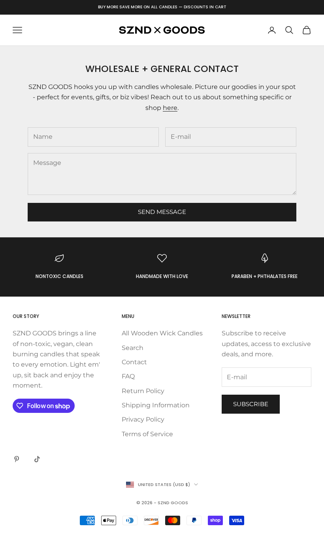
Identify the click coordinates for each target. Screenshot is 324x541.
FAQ (128, 376)
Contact (134, 362)
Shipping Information (156, 405)
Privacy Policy (143, 419)
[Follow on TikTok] (37, 459)
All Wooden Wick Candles (162, 333)
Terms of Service (147, 434)
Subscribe (250, 404)
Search (132, 348)
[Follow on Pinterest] (17, 459)
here (170, 108)
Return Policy (143, 391)
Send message (162, 212)
